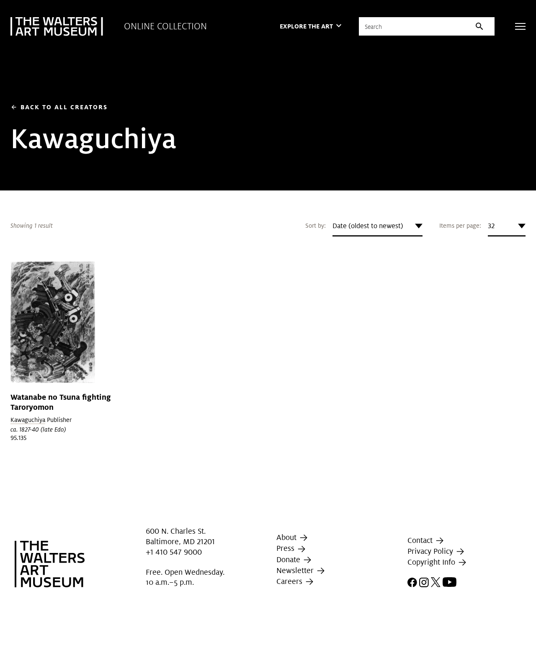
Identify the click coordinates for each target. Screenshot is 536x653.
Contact (421, 540)
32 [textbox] (491, 225)
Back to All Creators (59, 107)
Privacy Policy (431, 551)
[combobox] (377, 226)
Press (286, 548)
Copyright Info (432, 562)
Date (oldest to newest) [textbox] (367, 225)
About (287, 537)
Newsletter (296, 570)
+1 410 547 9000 (174, 552)
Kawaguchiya (27, 420)
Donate (289, 559)
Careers (290, 581)
